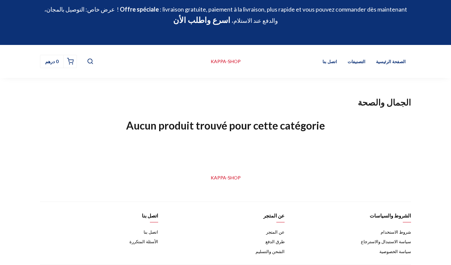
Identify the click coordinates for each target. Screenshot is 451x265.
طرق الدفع (275, 241)
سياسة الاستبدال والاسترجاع (386, 241)
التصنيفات (356, 61)
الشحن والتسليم (270, 251)
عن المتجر (275, 232)
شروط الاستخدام (396, 232)
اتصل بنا (330, 61)
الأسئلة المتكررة (143, 241)
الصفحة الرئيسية (391, 61)
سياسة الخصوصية (395, 251)
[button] (90, 61)
